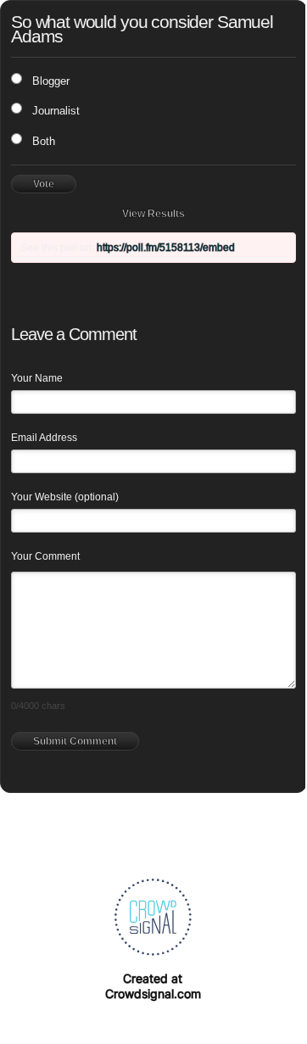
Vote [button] (43, 184)
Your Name (37, 378)
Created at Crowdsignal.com (153, 986)
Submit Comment (75, 741)
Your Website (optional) (65, 497)
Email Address (44, 438)
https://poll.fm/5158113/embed (166, 248)
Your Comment (45, 556)
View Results (153, 214)
